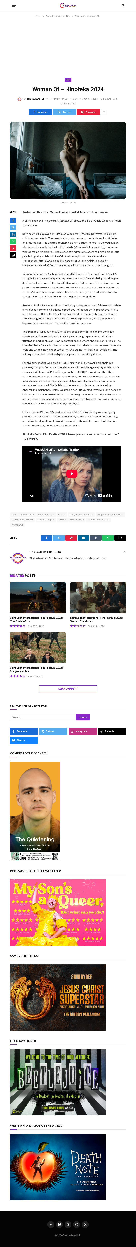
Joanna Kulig (27, 514)
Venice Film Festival (98, 519)
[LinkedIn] (13, 234)
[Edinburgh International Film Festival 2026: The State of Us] (38, 597)
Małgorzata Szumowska (110, 514)
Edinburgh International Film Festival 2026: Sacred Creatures (96, 619)
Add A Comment (68, 688)
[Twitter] (13, 227)
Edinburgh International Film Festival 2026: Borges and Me (36, 669)
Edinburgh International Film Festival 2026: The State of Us (36, 619)
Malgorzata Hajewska (81, 514)
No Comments (110, 99)
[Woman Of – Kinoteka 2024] (68, 160)
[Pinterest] (13, 248)
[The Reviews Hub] (68, 5)
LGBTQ (62, 514)
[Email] (13, 255)
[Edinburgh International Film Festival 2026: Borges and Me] (38, 647)
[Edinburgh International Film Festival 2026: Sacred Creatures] (98, 597)
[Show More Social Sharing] (104, 112)
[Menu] (14, 5)
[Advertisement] (68, 46)
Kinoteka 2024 (46, 514)
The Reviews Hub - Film (39, 99)
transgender (77, 519)
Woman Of (17, 524)
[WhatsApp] (13, 241)
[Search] (122, 5)
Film (68, 80)
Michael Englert (46, 519)
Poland (62, 519)
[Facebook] (13, 220)
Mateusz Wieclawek (23, 519)
